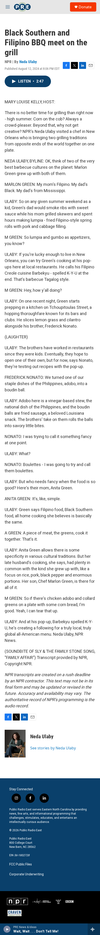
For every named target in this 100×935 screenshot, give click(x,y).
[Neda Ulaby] (15, 743)
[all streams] (94, 929)
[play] (7, 929)
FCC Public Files (20, 864)
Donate (85, 7)
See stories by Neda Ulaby (53, 748)
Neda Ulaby (28, 61)
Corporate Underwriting (26, 874)
